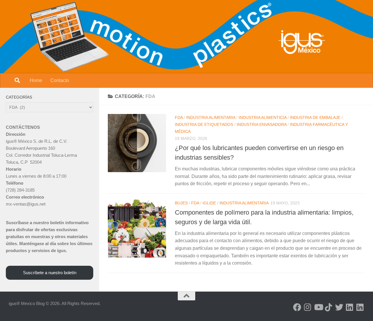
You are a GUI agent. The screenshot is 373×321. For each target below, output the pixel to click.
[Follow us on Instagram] (308, 307)
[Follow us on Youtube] (318, 307)
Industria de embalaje (315, 117)
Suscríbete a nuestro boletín (49, 272)
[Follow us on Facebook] (297, 307)
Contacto (59, 80)
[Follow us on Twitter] (339, 307)
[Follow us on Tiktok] (329, 307)
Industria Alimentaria (210, 117)
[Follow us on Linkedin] (350, 307)
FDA (179, 117)
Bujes (181, 203)
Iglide (209, 203)
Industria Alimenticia (262, 117)
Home (36, 80)
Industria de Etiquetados (204, 124)
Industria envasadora (261, 124)
